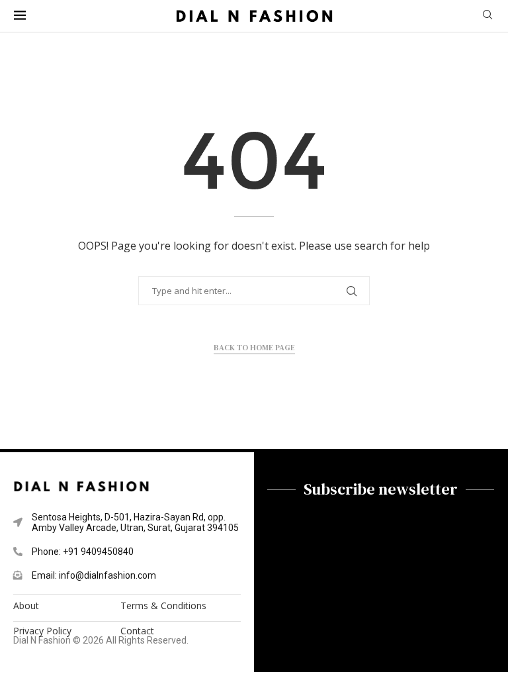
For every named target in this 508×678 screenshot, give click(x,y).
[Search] (487, 16)
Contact (137, 631)
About (26, 605)
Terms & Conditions (163, 605)
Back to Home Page (254, 347)
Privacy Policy (42, 631)
